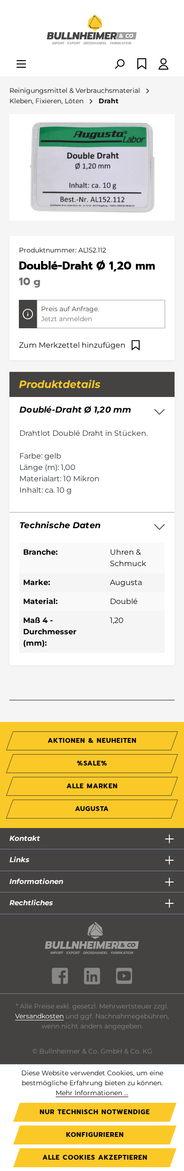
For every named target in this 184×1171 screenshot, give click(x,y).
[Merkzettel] (141, 64)
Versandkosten (39, 1016)
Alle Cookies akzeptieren (95, 1157)
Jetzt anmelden (66, 319)
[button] (92, 526)
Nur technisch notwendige (95, 1112)
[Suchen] (119, 64)
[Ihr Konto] (163, 64)
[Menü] (21, 64)
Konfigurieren (95, 1135)
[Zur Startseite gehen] (92, 30)
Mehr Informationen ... (92, 1093)
